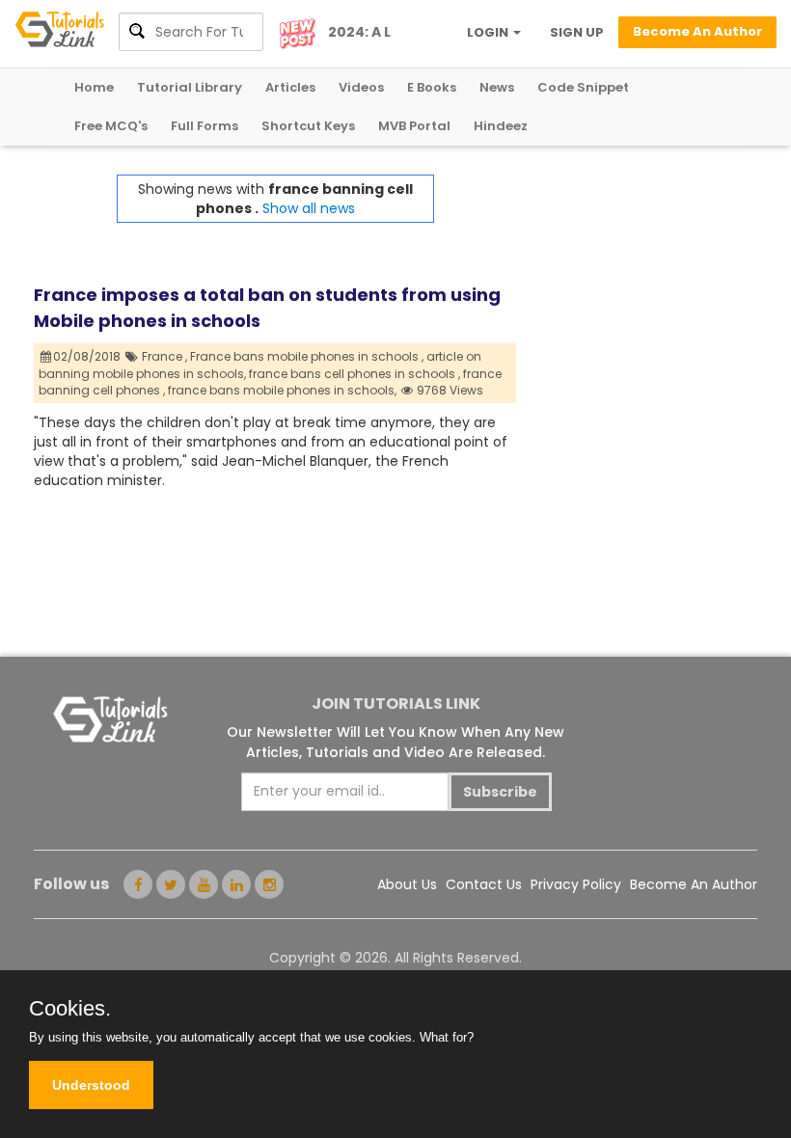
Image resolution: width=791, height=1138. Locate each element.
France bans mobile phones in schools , (306, 356)
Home (94, 87)
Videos (361, 87)
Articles (290, 87)
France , (164, 356)
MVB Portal (414, 126)
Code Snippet (583, 87)
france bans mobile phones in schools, (282, 390)
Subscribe (500, 791)
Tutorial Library (189, 87)
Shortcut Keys (308, 126)
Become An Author (693, 884)
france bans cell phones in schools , (354, 374)
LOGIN (489, 32)
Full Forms (204, 126)
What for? (447, 1037)
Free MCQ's (111, 126)
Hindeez (501, 126)
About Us (407, 884)
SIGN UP (577, 32)
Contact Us (484, 884)
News (496, 87)
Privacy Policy (576, 884)
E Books (431, 87)
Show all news (308, 208)
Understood (91, 1085)
